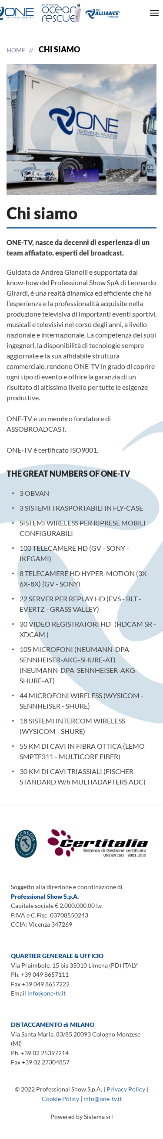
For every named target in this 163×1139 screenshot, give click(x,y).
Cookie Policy (60, 1098)
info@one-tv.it (46, 993)
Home (16, 50)
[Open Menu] (154, 13)
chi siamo (59, 49)
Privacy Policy (125, 1089)
